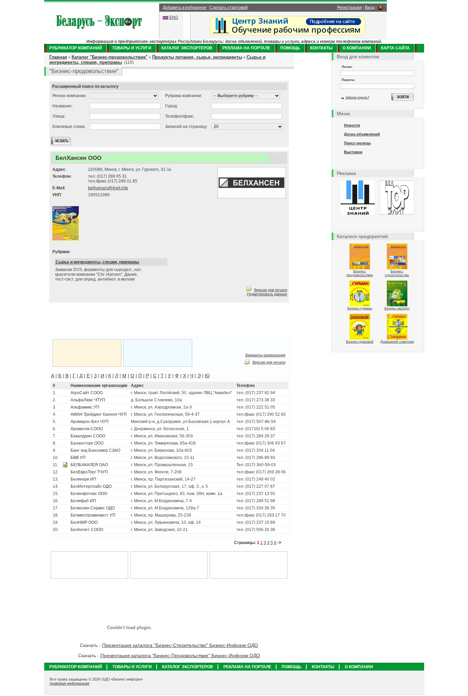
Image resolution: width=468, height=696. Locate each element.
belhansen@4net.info (108, 188)
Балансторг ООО (87, 443)
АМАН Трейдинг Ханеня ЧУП (99, 414)
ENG (173, 17)
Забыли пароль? (357, 97)
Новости (352, 125)
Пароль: (348, 80)
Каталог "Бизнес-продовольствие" (110, 57)
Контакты (321, 48)
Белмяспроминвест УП (93, 515)
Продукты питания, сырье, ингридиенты (197, 57)
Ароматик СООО (87, 428)
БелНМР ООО (84, 522)
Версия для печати (270, 290)
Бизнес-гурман (359, 308)
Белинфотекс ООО (89, 493)
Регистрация (349, 7)
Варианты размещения (265, 355)
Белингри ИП (83, 479)
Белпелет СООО (87, 529)
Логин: (347, 67)
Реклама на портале (246, 48)
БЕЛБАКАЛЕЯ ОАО (89, 464)
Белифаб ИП (83, 500)
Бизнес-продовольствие (359, 273)
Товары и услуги (131, 48)
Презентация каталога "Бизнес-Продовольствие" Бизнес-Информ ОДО (180, 655)
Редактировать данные (267, 294)
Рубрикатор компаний (75, 48)
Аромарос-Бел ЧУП (90, 421)
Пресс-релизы (357, 143)
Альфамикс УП (85, 407)
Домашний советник (397, 341)
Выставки (353, 152)
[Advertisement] (134, 319)
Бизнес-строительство (397, 273)
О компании (357, 48)
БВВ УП (78, 457)
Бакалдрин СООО (88, 436)
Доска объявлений (362, 134)
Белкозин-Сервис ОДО (93, 508)
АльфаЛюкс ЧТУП (88, 400)
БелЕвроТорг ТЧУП (89, 472)
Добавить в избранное (185, 7)
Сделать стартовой (229, 7)
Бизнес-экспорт (397, 308)
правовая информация (69, 683)
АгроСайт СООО (87, 392)
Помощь (290, 48)
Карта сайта (395, 48)
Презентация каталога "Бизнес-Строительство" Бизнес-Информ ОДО (180, 645)
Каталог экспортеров (186, 48)
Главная (58, 57)
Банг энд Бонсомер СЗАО (95, 450)
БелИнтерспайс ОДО (91, 486)
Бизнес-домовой (359, 341)
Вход (369, 7)
